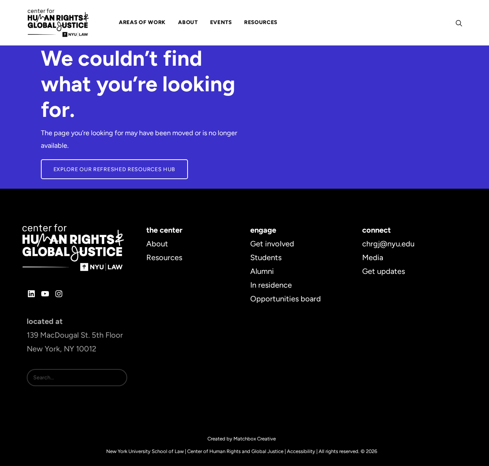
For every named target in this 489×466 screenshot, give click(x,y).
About (157, 243)
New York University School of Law (145, 451)
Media (372, 257)
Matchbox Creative (254, 439)
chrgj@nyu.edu (388, 243)
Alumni (262, 271)
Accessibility (301, 451)
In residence (271, 285)
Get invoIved (272, 243)
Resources (164, 257)
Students (266, 257)
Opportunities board (285, 298)
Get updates (383, 271)
